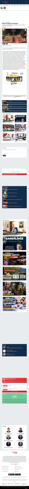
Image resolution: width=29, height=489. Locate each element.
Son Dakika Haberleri (5, 471)
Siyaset (14, 483)
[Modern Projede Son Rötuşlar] (14, 36)
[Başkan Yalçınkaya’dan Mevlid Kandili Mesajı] (20, 118)
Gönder (4, 155)
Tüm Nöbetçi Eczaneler (14, 391)
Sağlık (6, 483)
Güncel (11, 483)
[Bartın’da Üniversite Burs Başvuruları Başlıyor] (20, 127)
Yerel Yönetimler (7, 22)
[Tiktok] (16, 464)
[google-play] (18, 474)
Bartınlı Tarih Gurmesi (9, 350)
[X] (12, 464)
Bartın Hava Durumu (18, 466)
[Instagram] (13, 464)
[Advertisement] (15, 16)
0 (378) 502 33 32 (5, 389)
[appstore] (11, 474)
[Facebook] (11, 464)
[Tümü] (25, 426)
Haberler (3, 22)
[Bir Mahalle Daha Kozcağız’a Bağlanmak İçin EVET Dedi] (8, 127)
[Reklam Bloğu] (14, 78)
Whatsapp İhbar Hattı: (14, 96)
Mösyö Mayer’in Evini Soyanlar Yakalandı (11, 351)
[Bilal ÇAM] (4, 347)
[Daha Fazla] (7, 43)
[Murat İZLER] (4, 354)
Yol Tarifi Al (10, 389)
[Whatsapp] (17, 464)
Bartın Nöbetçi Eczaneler (6, 466)
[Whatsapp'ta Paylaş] (5, 43)
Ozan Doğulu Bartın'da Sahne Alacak (8, 140)
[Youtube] (15, 464)
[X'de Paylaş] (4, 43)
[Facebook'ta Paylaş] (3, 43)
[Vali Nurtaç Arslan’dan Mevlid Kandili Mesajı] (8, 118)
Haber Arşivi (17, 471)
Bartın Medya (4, 484)
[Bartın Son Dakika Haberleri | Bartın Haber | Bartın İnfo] (14, 452)
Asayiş (3, 483)
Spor (8, 483)
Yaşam (17, 483)
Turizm (20, 483)
